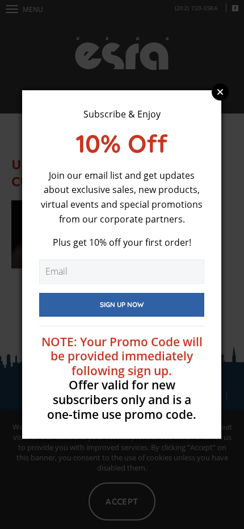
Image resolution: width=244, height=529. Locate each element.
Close (220, 91)
